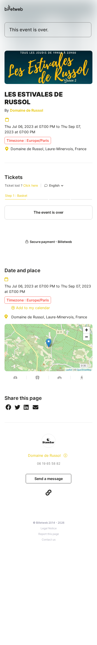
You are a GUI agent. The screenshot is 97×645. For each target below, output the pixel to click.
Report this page (48, 534)
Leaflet (69, 369)
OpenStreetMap (84, 369)
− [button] (86, 337)
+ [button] (86, 330)
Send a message (49, 478)
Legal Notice (49, 528)
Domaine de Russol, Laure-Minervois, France (49, 317)
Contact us (48, 539)
